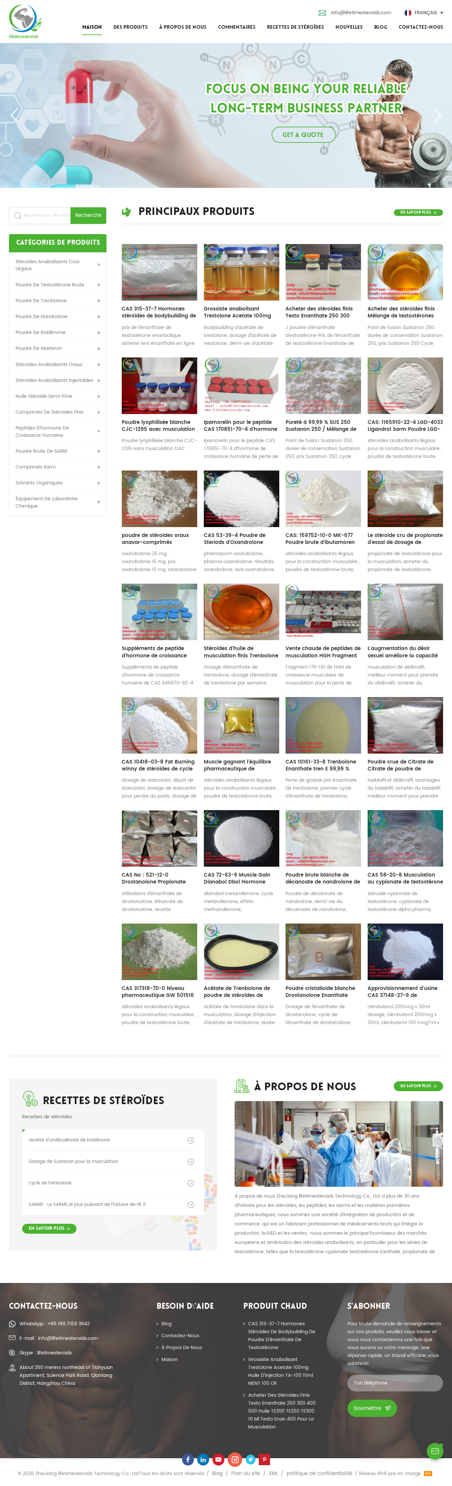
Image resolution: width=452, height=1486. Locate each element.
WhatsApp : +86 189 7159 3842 (55, 1324)
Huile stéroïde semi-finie (44, 396)
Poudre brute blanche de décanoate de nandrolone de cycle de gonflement (323, 879)
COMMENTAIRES (236, 27)
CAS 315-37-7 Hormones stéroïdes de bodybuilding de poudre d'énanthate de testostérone (159, 312)
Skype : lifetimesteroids (46, 1353)
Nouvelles (349, 27)
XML (273, 1473)
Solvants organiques (39, 483)
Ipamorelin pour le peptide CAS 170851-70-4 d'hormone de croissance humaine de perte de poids (240, 426)
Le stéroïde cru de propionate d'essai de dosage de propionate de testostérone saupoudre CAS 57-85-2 (405, 539)
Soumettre (367, 1408)
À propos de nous (182, 27)
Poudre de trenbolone (41, 301)
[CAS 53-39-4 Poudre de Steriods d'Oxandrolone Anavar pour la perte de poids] (241, 499)
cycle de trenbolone (50, 1183)
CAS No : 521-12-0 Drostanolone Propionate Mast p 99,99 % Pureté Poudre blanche (154, 879)
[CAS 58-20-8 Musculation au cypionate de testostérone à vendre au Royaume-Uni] (405, 838)
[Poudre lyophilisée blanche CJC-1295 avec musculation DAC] (159, 385)
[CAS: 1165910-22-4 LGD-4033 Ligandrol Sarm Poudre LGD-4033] (405, 385)
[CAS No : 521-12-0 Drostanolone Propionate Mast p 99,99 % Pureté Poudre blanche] (159, 838)
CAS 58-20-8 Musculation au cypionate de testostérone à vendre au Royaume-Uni (405, 879)
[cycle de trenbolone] (193, 1183)
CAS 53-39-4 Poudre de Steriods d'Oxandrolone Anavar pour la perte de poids (234, 539)
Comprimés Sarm (36, 467)
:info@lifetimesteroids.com (360, 13)
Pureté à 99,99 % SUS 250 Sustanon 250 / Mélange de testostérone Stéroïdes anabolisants (321, 426)
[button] (437, 115)
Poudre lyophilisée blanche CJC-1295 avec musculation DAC (158, 426)
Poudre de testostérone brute (50, 285)
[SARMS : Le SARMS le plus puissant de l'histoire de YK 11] (193, 1205)
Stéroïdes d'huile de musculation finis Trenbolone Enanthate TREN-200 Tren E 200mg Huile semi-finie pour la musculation (241, 652)
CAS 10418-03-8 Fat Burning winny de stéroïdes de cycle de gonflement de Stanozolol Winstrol (158, 765)
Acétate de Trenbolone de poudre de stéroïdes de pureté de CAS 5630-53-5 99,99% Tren (237, 992)
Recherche (88, 215)
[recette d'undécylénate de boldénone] (193, 1140)
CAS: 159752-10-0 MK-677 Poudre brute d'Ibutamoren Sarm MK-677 (320, 539)
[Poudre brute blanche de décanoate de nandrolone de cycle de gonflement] (323, 838)
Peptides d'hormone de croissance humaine (42, 431)
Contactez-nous (421, 27)
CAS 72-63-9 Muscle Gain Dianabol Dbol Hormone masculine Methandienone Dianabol (238, 879)
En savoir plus (415, 213)
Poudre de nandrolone (42, 316)
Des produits (130, 27)
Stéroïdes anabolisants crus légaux (47, 265)
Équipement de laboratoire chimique (47, 502)
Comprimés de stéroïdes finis (49, 412)
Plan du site (245, 1473)
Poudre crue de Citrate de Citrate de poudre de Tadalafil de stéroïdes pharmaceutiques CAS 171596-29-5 (400, 765)
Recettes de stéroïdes (295, 27)
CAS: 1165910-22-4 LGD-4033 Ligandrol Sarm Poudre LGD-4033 (405, 426)
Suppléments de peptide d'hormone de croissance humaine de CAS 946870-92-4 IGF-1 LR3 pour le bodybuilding (155, 652)
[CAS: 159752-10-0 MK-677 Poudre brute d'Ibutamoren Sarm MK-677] (323, 499)
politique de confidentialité (319, 1473)
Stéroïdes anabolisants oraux (49, 364)
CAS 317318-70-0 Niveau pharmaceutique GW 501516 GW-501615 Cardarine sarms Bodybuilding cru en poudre (159, 992)
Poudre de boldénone (41, 332)
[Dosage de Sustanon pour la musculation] (193, 1162)
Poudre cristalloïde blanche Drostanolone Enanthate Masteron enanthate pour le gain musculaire (321, 992)
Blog (380, 27)
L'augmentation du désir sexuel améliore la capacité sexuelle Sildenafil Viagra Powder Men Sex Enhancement (403, 652)
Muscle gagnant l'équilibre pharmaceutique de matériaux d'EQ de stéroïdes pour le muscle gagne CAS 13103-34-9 (239, 765)
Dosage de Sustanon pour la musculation (73, 1161)
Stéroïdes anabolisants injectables (54, 380)
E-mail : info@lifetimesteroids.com (59, 1338)
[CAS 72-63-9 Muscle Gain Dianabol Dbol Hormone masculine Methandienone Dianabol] (241, 838)
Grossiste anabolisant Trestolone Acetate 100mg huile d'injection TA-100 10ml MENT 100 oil (240, 312)
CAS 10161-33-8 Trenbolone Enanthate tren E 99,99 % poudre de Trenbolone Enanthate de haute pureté (321, 765)
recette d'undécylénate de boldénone (69, 1140)
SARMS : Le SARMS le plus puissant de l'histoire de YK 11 (87, 1204)
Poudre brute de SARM (41, 451)
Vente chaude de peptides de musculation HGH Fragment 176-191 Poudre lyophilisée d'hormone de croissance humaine (323, 652)
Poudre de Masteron (39, 348)
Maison (92, 27)
